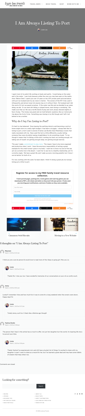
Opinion (6, 396)
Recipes (6, 394)
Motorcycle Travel (10, 400)
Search (41, 386)
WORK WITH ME (73, 4)
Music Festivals (8, 402)
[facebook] (79, 393)
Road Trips (39, 396)
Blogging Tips (8, 398)
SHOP (62, 4)
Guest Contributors (42, 398)
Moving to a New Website (66, 235)
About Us (39, 394)
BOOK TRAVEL (51, 4)
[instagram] (75, 393)
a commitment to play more (33, 144)
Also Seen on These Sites (43, 400)
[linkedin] (82, 393)
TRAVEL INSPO (35, 4)
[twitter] (77, 393)
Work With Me (40, 402)
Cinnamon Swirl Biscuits (19, 235)
